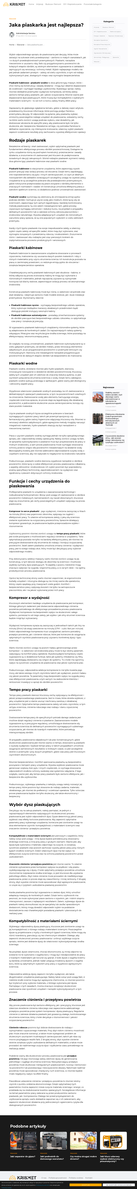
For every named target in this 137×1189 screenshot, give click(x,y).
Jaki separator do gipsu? (22, 1156)
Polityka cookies (76, 1178)
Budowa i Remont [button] (53, 4)
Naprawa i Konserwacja (115, 36)
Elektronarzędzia (115, 31)
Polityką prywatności (42, 1185)
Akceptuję (86, 1185)
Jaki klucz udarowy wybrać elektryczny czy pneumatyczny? (112, 1159)
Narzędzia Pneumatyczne (102, 44)
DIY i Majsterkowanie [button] (72, 4)
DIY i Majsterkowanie (100, 31)
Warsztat (12, 19)
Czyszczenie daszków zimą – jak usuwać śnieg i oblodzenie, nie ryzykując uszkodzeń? (115, 439)
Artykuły (96, 27)
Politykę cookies (6, 1187)
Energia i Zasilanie (99, 36)
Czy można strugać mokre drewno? (83, 1157)
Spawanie (116, 57)
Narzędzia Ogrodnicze (101, 40)
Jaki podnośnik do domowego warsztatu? (52, 1157)
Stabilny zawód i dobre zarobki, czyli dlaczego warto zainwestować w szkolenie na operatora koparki (113, 398)
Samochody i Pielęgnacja (101, 57)
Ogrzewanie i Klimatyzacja (102, 53)
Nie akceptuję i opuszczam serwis (118, 1185)
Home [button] (31, 4)
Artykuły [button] (39, 4)
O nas (43, 1178)
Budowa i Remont (108, 27)
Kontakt (88, 1178)
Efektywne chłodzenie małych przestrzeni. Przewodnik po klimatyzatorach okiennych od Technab (114, 419)
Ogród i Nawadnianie (100, 49)
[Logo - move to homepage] (14, 4)
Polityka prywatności (58, 1178)
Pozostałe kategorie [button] (92, 4)
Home (11, 45)
